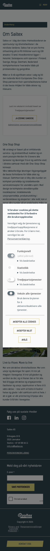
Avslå (24, 340)
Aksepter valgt (24, 331)
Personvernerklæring (19, 238)
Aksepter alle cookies (24, 322)
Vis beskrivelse (27, 260)
